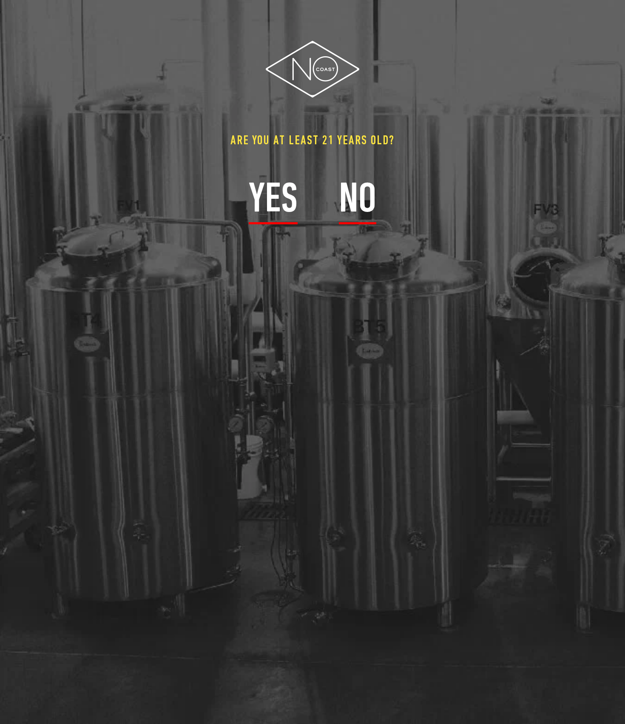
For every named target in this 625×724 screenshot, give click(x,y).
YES (273, 201)
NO (357, 201)
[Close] (620, 6)
